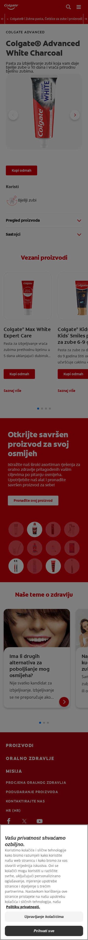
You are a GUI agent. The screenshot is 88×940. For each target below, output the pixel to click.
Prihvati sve (44, 931)
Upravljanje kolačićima (44, 916)
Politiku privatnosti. (23, 906)
